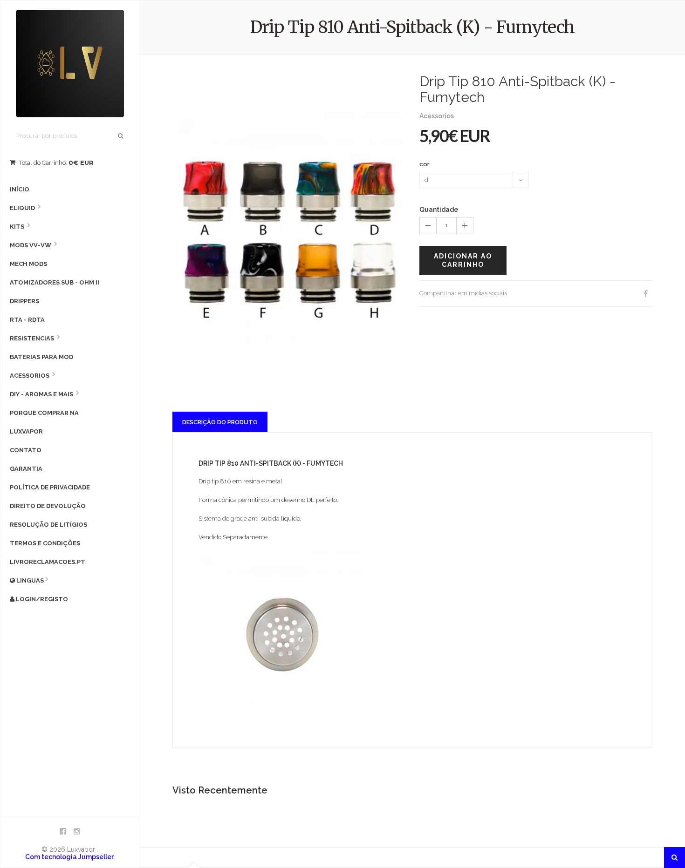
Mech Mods (28, 263)
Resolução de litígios (48, 524)
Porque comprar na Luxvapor (44, 422)
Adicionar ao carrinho (463, 260)
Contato (25, 450)
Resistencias (32, 338)
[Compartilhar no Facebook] (645, 293)
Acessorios (29, 375)
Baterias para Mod (41, 356)
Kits (17, 226)
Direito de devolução (48, 505)
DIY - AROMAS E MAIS (41, 394)
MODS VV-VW (30, 245)
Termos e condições (45, 543)
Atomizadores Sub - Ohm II (54, 282)
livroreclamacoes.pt (47, 561)
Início (19, 189)
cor (424, 164)
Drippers (24, 301)
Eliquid (22, 207)
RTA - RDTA (27, 319)
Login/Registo (41, 599)
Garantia (26, 468)
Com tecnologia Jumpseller (69, 857)
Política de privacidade (50, 487)
